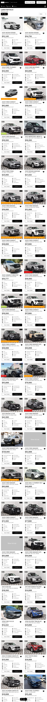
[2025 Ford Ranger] (12, 127)
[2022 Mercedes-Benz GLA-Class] (35, 127)
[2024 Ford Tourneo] (12, 58)
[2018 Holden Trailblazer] (35, 612)
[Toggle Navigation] (45, 6)
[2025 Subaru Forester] (12, 266)
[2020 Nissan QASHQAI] (35, 162)
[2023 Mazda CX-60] (12, 404)
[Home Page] (9, 2)
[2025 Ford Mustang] (35, 58)
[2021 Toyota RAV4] (35, 647)
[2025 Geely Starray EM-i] (35, 474)
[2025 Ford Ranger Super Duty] (35, 335)
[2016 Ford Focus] (12, 612)
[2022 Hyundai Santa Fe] (12, 647)
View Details (7, 48)
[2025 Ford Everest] (12, 93)
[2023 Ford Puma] (12, 162)
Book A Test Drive (30, 2)
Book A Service (41, 2)
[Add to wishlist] (20, 33)
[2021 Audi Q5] (12, 578)
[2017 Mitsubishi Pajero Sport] (35, 578)
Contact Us (17, 48)
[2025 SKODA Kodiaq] (12, 24)
